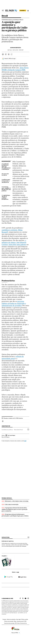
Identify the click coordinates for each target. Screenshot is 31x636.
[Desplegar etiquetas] (28, 429)
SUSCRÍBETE (22, 10)
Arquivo (4, 556)
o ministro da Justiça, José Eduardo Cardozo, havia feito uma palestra (14, 242)
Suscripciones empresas (9, 623)
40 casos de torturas (5, 174)
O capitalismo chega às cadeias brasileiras (6, 197)
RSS (16, 623)
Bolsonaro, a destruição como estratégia (16, 501)
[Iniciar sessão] (28, 10)
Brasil (5, 16)
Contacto (4, 619)
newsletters (5, 537)
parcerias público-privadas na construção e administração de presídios (14, 303)
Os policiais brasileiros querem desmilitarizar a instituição (6, 166)
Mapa (15, 621)
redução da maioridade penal (13, 357)
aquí (25, 440)
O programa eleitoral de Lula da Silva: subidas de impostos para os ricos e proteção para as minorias (14, 509)
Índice (18, 623)
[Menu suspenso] (3, 10)
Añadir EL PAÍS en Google (9, 58)
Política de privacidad (8, 621)
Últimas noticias (7, 498)
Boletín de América (8, 541)
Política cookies (24, 619)
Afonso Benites (15, 47)
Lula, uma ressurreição (11, 504)
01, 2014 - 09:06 (18, 50)
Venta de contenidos (11, 619)
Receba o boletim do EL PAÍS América (13, 418)
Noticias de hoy (23, 623)
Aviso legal (18, 619)
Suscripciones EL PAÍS (21, 621)
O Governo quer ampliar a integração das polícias (6, 188)
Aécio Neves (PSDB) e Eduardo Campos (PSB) (15, 69)
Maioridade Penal (18, 429)
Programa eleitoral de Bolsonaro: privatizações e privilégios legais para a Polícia (15, 515)
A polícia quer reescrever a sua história (6, 181)
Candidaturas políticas (7, 429)
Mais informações (5, 437)
